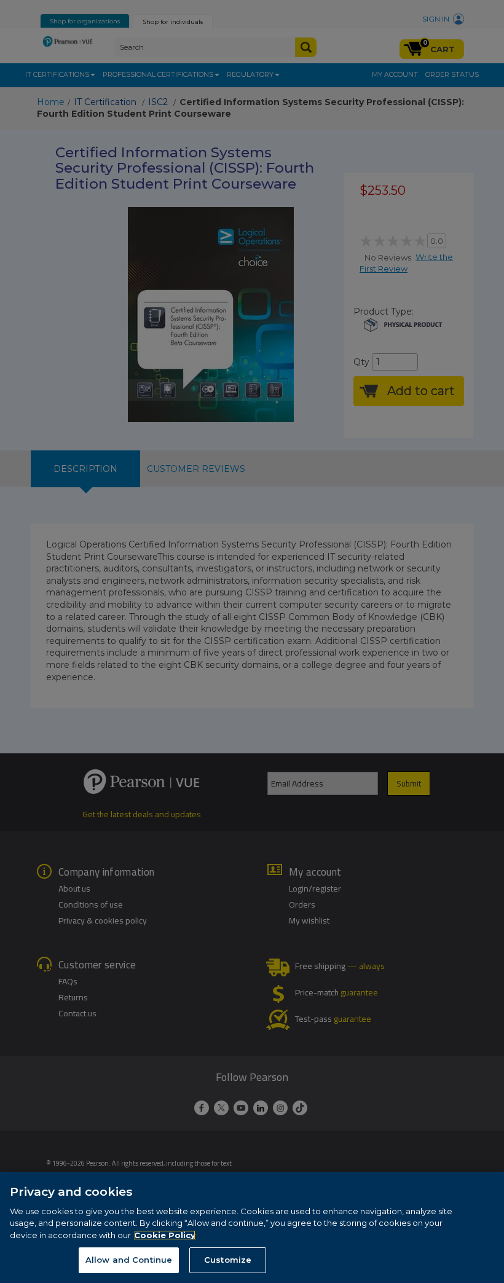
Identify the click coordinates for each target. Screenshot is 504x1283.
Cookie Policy (164, 1235)
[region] (252, 1227)
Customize (227, 1260)
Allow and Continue (128, 1260)
